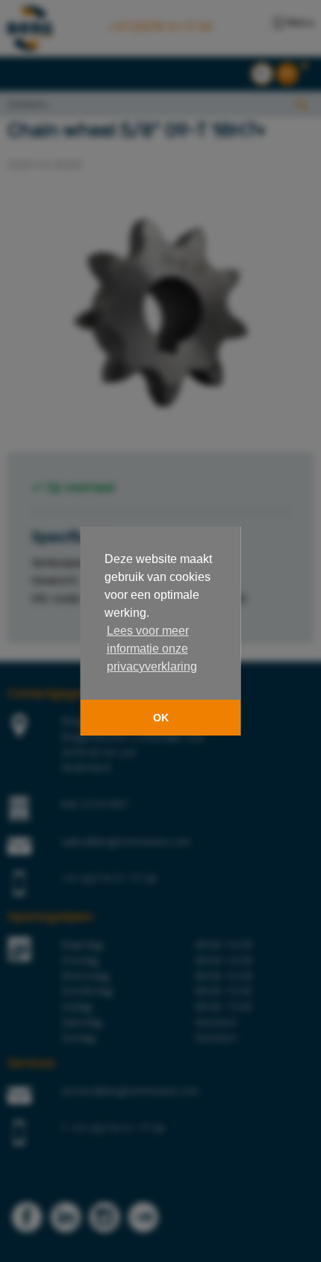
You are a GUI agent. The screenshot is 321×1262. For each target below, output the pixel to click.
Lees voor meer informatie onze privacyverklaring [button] (152, 648)
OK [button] (161, 718)
